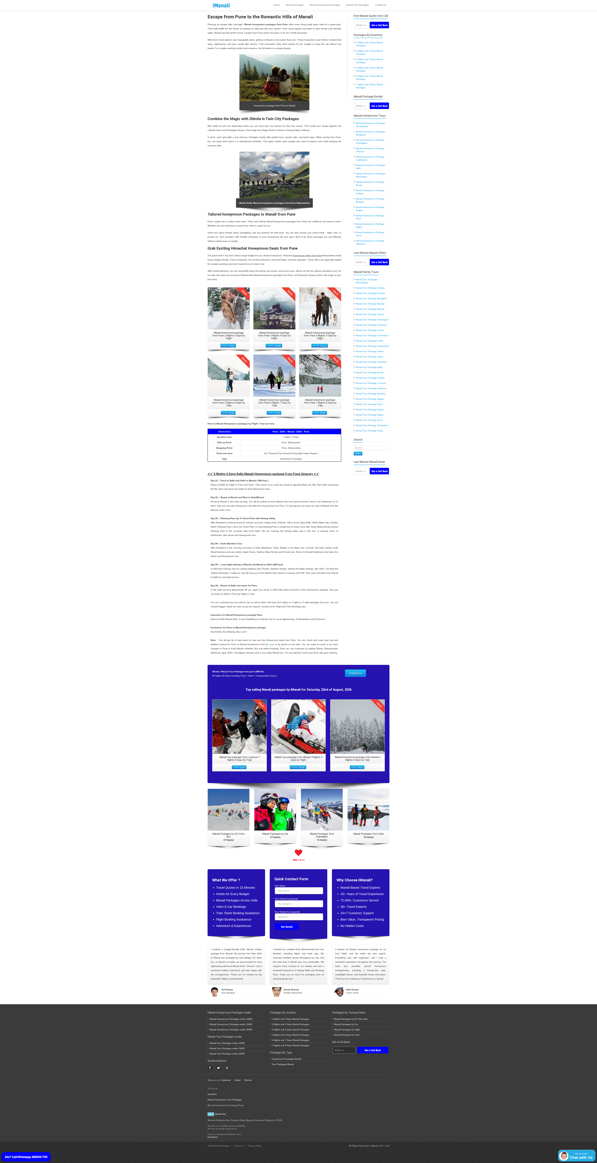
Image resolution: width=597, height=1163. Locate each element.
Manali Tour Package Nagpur (370, 399)
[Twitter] (218, 1067)
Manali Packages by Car (346, 1024)
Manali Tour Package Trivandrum (372, 425)
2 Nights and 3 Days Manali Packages (290, 1019)
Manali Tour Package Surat (369, 420)
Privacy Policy (254, 1146)
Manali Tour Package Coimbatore (372, 335)
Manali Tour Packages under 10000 (227, 1043)
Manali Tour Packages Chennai (371, 325)
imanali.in (212, 1094)
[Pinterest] (227, 1067)
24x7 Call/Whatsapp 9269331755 (26, 1157)
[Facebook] (210, 1067)
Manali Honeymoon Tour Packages (225, 1099)
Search (358, 453)
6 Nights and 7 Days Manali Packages (290, 1040)
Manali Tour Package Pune (369, 404)
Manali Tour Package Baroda (370, 303)
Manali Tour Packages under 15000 (227, 1048)
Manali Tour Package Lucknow (371, 383)
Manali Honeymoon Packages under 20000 (231, 1029)
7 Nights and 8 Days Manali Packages (290, 1045)
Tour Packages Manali (283, 1064)
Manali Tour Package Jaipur (369, 356)
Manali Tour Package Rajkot (369, 415)
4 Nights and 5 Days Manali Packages (290, 1029)
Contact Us (380, 5)
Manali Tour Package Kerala (370, 372)
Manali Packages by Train (346, 1035)
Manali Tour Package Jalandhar (371, 362)
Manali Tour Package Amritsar (370, 293)
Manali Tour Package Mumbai (370, 393)
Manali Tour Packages (357, 5)
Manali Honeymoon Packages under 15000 (231, 1024)
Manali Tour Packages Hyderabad (372, 346)
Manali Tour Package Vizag (369, 430)
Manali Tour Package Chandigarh (372, 319)
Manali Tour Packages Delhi (369, 341)
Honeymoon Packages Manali (286, 1059)
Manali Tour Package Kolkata (370, 378)
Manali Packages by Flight (347, 1029)
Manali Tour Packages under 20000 (227, 1053)
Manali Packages (295, 5)
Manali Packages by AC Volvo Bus (351, 1019)
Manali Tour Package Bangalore (371, 298)
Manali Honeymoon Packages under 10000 (231, 1019)
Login (271, 644)
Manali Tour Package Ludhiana (371, 388)
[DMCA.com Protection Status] (217, 1114)
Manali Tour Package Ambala (370, 288)
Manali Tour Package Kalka (369, 367)
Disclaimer (213, 1137)
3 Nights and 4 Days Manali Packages (290, 1024)
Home (277, 5)
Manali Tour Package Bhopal (370, 309)
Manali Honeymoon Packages (325, 5)
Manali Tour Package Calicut (370, 314)
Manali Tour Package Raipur (370, 409)
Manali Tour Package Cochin (370, 330)
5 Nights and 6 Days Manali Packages (290, 1035)
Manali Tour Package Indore (370, 351)
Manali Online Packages (218, 1146)
